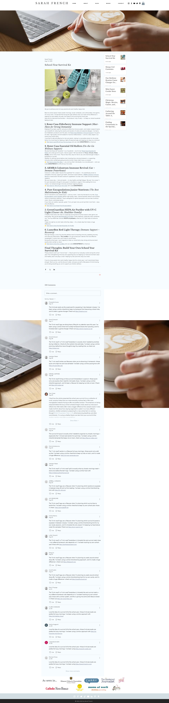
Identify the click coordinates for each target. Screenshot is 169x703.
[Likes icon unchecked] (50, 315)
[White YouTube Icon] (88, 696)
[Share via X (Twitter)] (50, 269)
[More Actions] (100, 303)
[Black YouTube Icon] (134, 3)
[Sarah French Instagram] (74, 696)
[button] (143, 3)
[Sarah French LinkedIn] (91, 696)
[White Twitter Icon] (81, 696)
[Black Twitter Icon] (137, 3)
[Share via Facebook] (45, 269)
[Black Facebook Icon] (131, 3)
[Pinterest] (95, 696)
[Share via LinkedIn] (54, 269)
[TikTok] (84, 696)
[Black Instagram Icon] (129, 3)
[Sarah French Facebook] (78, 696)
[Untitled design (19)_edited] (140, 3)
